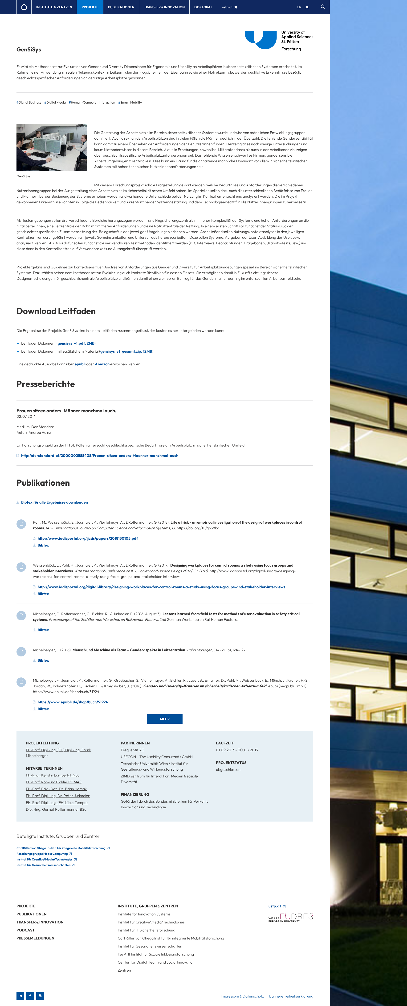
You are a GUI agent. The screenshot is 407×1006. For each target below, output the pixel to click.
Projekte (90, 7)
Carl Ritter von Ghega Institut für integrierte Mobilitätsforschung (61, 848)
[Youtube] (40, 996)
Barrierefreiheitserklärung (291, 996)
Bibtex (43, 545)
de (307, 7)
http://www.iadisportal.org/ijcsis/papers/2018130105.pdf (88, 538)
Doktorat (203, 7)
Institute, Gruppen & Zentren (148, 906)
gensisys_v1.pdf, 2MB (76, 343)
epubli (80, 364)
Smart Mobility (131, 102)
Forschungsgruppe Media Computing (42, 854)
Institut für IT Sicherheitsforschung (146, 930)
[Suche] (323, 7)
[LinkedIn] (20, 996)
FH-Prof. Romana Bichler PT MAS (53, 782)
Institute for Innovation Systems (144, 914)
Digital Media (56, 102)
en (299, 7)
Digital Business (30, 102)
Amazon (102, 364)
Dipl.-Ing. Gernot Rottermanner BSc (56, 809)
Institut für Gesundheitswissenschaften (43, 865)
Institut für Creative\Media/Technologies (44, 859)
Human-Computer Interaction (93, 102)
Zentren (124, 970)
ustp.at (227, 7)
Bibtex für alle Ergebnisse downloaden (54, 502)
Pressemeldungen (35, 938)
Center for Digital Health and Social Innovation (156, 962)
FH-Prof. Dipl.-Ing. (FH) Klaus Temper (57, 802)
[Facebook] (30, 996)
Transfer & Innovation (164, 7)
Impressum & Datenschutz (242, 996)
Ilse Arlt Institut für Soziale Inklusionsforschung (156, 954)
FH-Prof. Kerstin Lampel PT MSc (53, 775)
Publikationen (121, 7)
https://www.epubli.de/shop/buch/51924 (73, 702)
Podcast (25, 930)
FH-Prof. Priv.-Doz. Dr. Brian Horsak (56, 788)
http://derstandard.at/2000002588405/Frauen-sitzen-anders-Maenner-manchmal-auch (99, 455)
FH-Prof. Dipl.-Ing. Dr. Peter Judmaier (58, 795)
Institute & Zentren (54, 7)
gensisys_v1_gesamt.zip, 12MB (126, 351)
